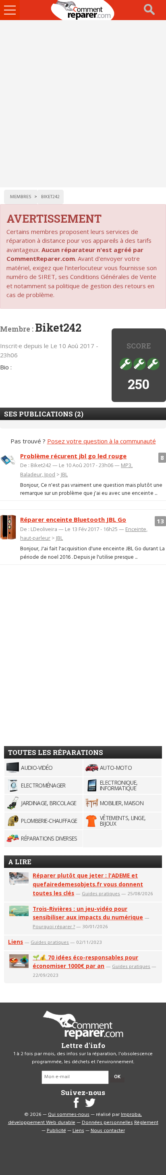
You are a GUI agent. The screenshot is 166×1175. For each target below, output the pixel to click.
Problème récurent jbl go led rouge (73, 456)
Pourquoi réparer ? (54, 926)
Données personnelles (107, 1123)
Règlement (146, 1123)
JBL (64, 474)
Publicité (56, 1131)
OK (117, 1077)
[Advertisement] (83, 104)
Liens (15, 941)
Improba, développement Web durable (75, 1119)
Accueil (83, 10)
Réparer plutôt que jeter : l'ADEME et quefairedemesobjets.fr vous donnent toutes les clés (88, 884)
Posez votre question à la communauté (101, 441)
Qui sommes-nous (68, 1115)
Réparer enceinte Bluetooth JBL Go (73, 519)
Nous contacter (108, 1131)
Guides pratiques (101, 893)
